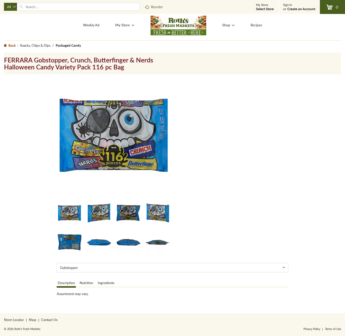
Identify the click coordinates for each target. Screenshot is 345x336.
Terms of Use (333, 329)
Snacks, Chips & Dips (35, 45)
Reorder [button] (157, 6)
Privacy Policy (311, 329)
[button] (69, 213)
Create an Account (301, 8)
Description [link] (66, 282)
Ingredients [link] (106, 282)
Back (12, 45)
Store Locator (14, 319)
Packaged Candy (68, 45)
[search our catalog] (21, 7)
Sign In (287, 5)
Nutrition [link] (86, 282)
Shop (32, 319)
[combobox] (10, 7)
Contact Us (49, 319)
